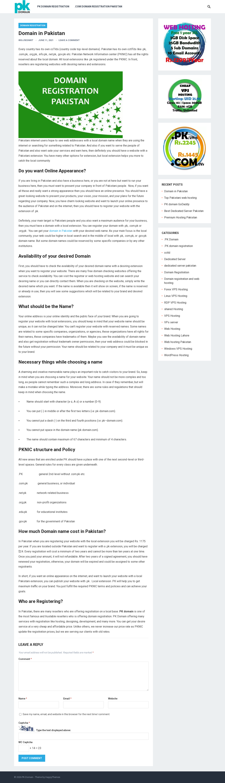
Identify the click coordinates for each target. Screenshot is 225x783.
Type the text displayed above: (53, 730)
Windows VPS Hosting (178, 348)
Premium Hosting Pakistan (180, 217)
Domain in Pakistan (176, 191)
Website (112, 698)
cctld (167, 252)
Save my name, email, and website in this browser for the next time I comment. (66, 714)
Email (67, 698)
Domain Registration (32, 25)
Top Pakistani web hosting (180, 197)
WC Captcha (25, 742)
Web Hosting (172, 328)
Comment (25, 659)
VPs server (171, 322)
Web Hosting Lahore (176, 335)
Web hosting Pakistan (177, 342)
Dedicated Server (175, 259)
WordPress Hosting (176, 355)
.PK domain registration (178, 246)
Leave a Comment (69, 40)
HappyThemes (52, 777)
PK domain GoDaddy (176, 204)
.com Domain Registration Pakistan (98, 6)
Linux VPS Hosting (175, 296)
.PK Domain (171, 239)
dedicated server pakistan (180, 265)
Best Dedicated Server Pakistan (184, 211)
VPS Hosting (172, 315)
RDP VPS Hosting (175, 302)
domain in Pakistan (60, 231)
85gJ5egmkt (25, 40)
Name (22, 698)
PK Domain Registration (53, 6)
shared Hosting (173, 309)
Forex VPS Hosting (176, 289)
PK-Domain (27, 777)
